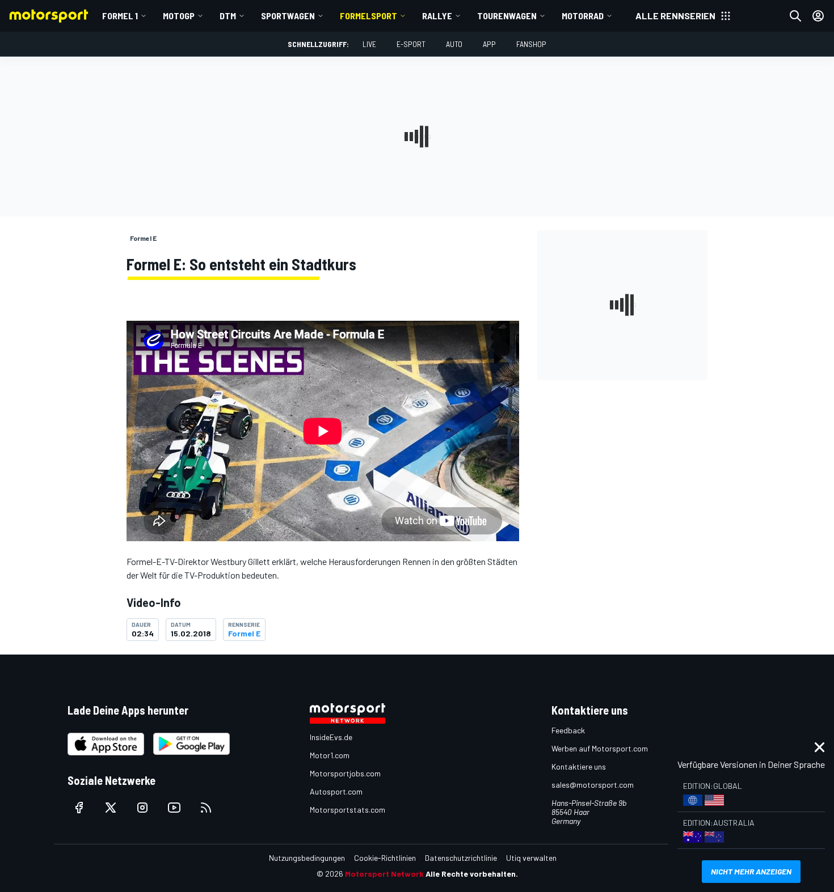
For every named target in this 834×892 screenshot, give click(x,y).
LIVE (369, 44)
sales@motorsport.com (592, 784)
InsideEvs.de (331, 737)
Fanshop (531, 44)
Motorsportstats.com (347, 809)
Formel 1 (120, 15)
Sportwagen (288, 15)
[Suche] (795, 16)
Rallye (437, 15)
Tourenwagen (507, 15)
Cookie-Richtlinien (385, 858)
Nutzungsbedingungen (307, 858)
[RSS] (206, 807)
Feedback (568, 730)
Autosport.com (336, 791)
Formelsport (368, 15)
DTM (228, 15)
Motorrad (583, 15)
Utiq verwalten (531, 858)
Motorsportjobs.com (345, 773)
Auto (454, 44)
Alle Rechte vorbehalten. (472, 873)
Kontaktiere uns (578, 766)
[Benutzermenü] (818, 16)
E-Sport (411, 44)
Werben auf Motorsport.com (599, 748)
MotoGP (179, 15)
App (489, 44)
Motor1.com (329, 755)
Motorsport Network (384, 873)
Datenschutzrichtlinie (461, 858)
